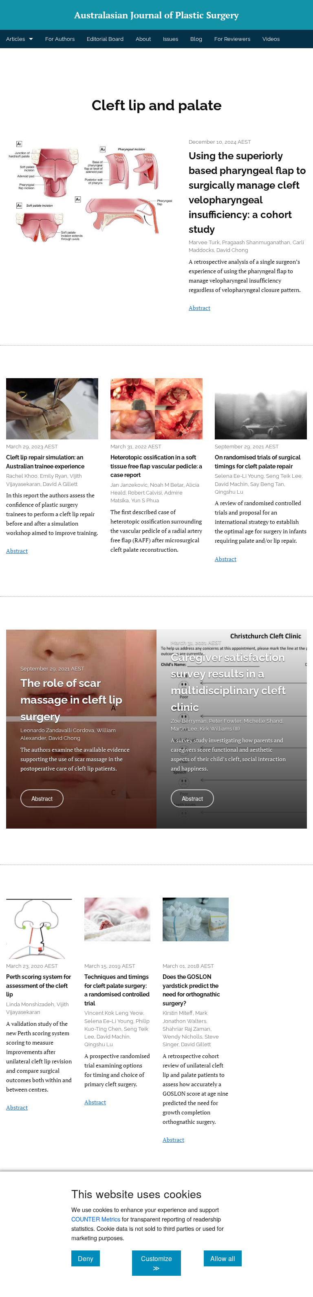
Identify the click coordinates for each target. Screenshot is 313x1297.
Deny (89, 1258)
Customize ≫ (161, 1263)
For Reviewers (232, 39)
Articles (15, 39)
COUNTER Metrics (95, 1219)
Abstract (199, 308)
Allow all (226, 1258)
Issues (170, 39)
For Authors (60, 39)
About (143, 39)
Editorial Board (105, 39)
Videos (271, 39)
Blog (196, 39)
